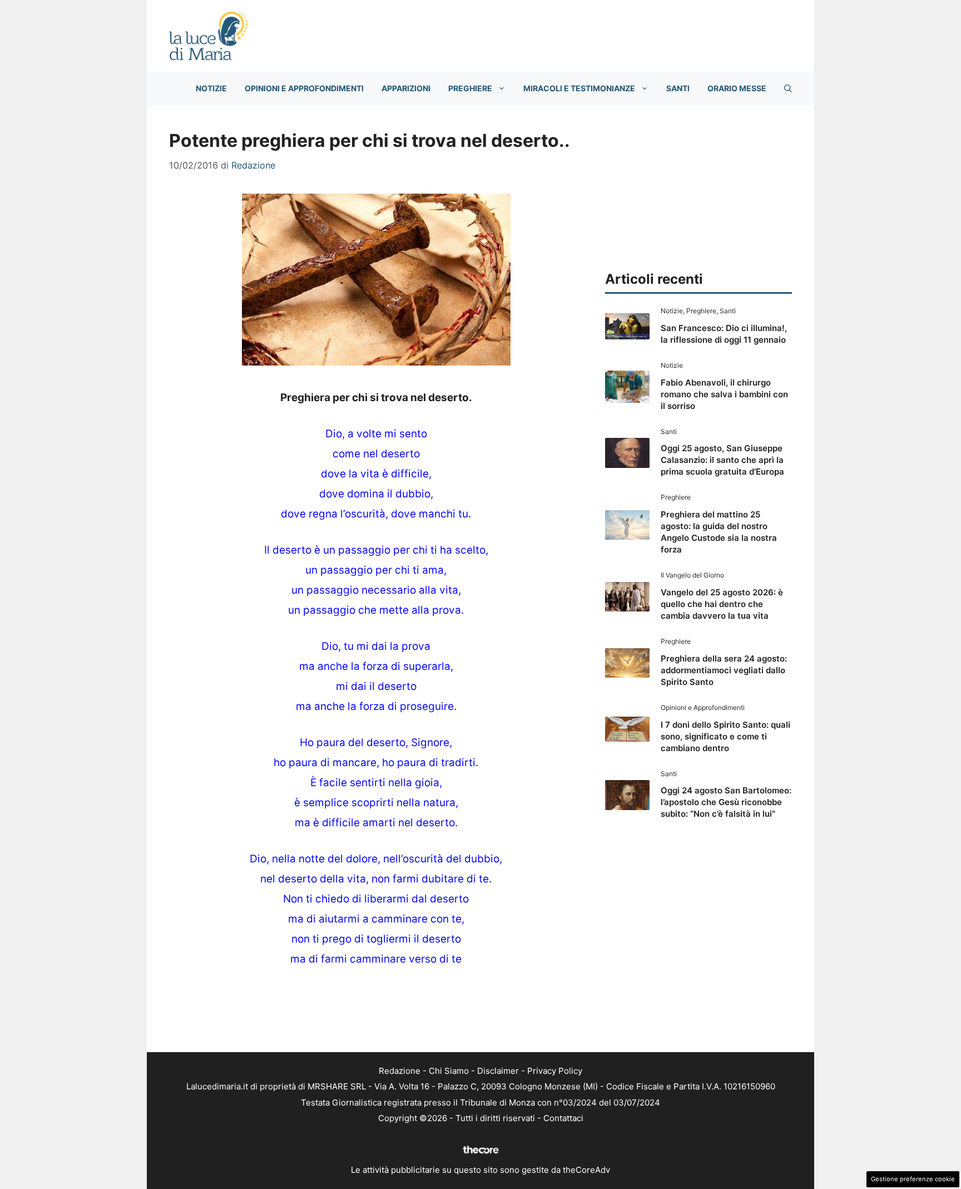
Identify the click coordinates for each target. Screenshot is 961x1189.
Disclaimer (498, 1070)
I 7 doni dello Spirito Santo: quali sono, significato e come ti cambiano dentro (725, 736)
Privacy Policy (554, 1070)
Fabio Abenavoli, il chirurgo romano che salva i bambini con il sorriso (724, 394)
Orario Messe (736, 88)
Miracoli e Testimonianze (579, 88)
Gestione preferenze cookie (913, 1179)
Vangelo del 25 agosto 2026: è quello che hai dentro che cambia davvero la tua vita (722, 604)
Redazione (399, 1070)
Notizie (211, 88)
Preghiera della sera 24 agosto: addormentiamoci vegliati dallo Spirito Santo (724, 670)
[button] (788, 88)
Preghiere (470, 88)
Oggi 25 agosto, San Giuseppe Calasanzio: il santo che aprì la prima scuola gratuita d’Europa (722, 460)
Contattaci (563, 1118)
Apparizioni (406, 88)
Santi (678, 88)
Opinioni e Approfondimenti (304, 88)
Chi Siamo (449, 1070)
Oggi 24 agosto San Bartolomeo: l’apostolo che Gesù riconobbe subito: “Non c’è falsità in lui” (726, 802)
